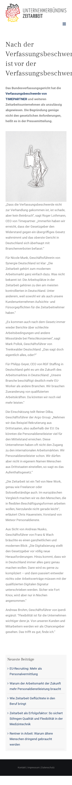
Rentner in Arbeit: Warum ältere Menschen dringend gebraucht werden (31, 739)
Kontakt (22, 767)
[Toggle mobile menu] (64, 24)
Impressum (34, 767)
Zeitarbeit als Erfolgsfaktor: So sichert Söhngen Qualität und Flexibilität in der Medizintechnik (36, 718)
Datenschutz (47, 767)
